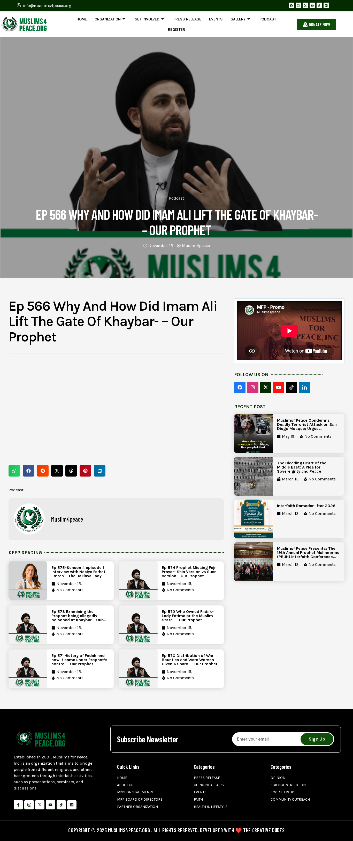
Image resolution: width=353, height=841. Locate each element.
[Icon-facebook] (18, 804)
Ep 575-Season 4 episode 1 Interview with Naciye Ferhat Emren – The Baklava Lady (78, 571)
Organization (108, 19)
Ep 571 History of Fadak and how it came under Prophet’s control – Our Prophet (79, 659)
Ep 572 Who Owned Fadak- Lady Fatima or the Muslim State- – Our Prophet (188, 615)
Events (216, 19)
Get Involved (147, 19)
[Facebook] (291, 5)
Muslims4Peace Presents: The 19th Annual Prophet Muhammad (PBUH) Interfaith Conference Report (308, 554)
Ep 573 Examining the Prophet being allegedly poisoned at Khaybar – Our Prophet (77, 617)
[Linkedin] (326, 5)
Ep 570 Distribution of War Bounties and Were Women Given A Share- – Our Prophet (190, 659)
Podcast (267, 19)
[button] (14, 471)
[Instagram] (298, 5)
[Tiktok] (61, 804)
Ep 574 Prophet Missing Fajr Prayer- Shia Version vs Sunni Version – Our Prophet (190, 571)
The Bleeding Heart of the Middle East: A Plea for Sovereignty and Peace (301, 467)
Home (81, 19)
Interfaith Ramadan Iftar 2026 (306, 505)
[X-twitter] (305, 5)
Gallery (238, 19)
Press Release (187, 19)
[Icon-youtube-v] (50, 804)
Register (176, 29)
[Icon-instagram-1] (29, 804)
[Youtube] (312, 5)
